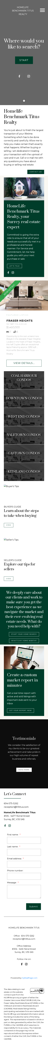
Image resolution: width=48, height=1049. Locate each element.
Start (24, 60)
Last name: (13, 846)
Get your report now (20, 710)
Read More (24, 770)
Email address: (14, 858)
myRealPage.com (29, 978)
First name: (13, 834)
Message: (12, 882)
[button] (24, 60)
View (8, 525)
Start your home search (24, 634)
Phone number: (15, 870)
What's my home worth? (24, 641)
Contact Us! (36, 172)
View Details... (24, 363)
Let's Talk (14, 266)
